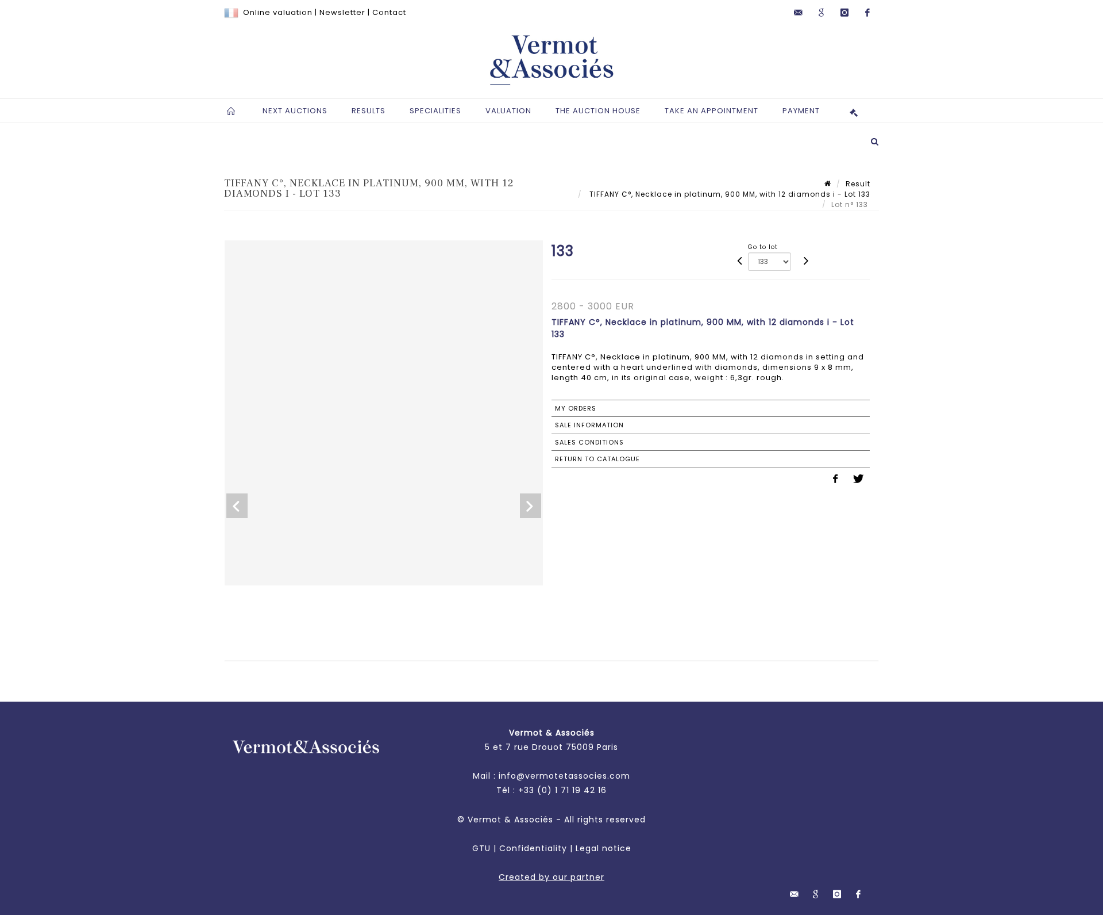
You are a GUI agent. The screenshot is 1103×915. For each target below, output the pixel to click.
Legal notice (603, 848)
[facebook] (867, 12)
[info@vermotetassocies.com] (798, 12)
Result (858, 184)
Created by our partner (551, 877)
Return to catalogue (597, 459)
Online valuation (278, 12)
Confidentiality (533, 848)
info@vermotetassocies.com (564, 776)
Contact (389, 12)
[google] (821, 12)
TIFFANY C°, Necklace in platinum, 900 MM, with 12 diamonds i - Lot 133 (728, 194)
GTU (481, 848)
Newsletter (342, 12)
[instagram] (844, 12)
